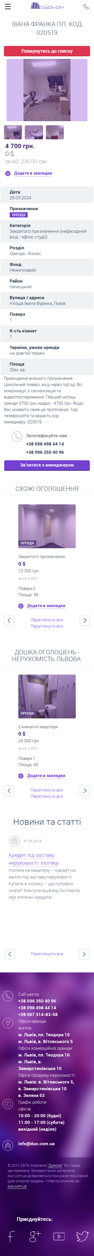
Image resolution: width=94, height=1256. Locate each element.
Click (8, 8)
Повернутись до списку (47, 51)
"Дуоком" (55, 1165)
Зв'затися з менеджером (47, 465)
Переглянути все (47, 620)
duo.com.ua (17, 1186)
